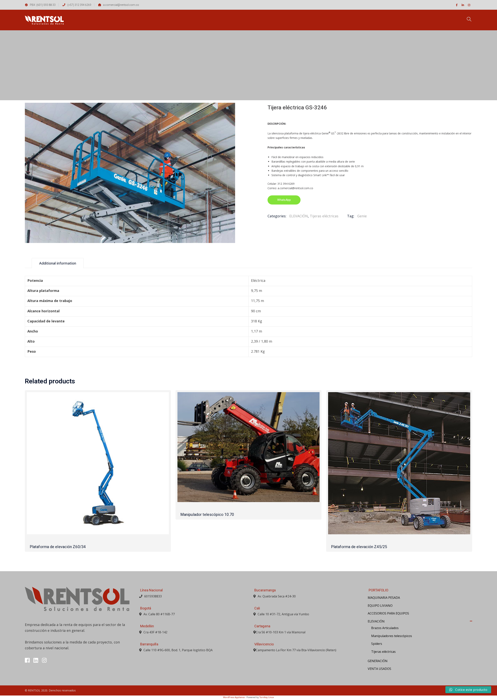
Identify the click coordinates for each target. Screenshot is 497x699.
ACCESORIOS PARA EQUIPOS (388, 613)
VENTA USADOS (379, 669)
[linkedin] (35, 660)
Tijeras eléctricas (324, 216)
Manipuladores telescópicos (391, 636)
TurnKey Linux (266, 697)
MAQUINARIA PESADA (384, 597)
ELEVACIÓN (298, 216)
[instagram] (44, 660)
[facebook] (27, 660)
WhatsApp (284, 200)
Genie (362, 216)
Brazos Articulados (385, 628)
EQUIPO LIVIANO (380, 605)
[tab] (58, 263)
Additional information (57, 263)
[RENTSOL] (44, 19)
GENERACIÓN (378, 661)
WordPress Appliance (234, 697)
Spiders (376, 644)
